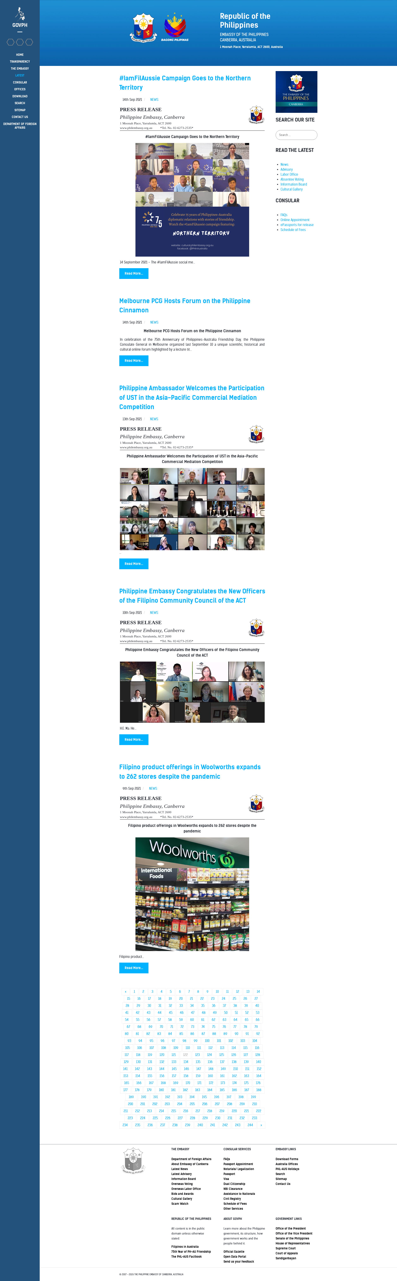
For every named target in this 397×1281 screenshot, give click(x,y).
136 (210, 1062)
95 (151, 1041)
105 (127, 1048)
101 (219, 1041)
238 (175, 1125)
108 (163, 1048)
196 (216, 1097)
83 (159, 1034)
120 (162, 1055)
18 (159, 999)
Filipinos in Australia (185, 1247)
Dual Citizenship (234, 1184)
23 (212, 999)
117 (127, 1055)
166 (138, 1083)
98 (184, 1041)
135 (198, 1062)
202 (154, 1104)
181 (173, 1090)
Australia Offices (287, 1164)
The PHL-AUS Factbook (186, 1256)
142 (137, 1069)
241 (212, 1125)
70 (161, 1027)
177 (125, 1090)
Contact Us (283, 1184)
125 (221, 1055)
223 (130, 1118)
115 (245, 1048)
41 (126, 1013)
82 (148, 1034)
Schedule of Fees (293, 230)
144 (161, 1069)
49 (215, 1013)
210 (254, 1104)
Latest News (179, 1169)
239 (187, 1125)
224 (142, 1118)
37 (224, 1006)
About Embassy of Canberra (189, 1164)
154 (137, 1076)
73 (192, 1027)
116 (257, 1048)
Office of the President (291, 1228)
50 (225, 1013)
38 (235, 1006)
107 (151, 1048)
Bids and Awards (182, 1194)
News (284, 165)
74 (203, 1027)
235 (137, 1125)
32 (170, 1006)
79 (256, 1027)
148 (210, 1069)
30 (149, 1006)
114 (234, 1048)
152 (259, 1069)
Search (280, 1174)
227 (180, 1118)
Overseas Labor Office (186, 1189)
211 (126, 1111)
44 (159, 1013)
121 (174, 1055)
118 (138, 1055)
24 (223, 999)
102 (230, 1041)
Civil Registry (232, 1199)
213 (149, 1111)
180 (161, 1090)
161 (222, 1076)
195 (204, 1097)
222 (258, 1111)
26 (245, 999)
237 (162, 1125)
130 (138, 1062)
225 (155, 1118)
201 (142, 1104)
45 (170, 1013)
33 (181, 1006)
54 (127, 1020)
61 (202, 1020)
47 (192, 1013)
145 (174, 1069)
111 (199, 1048)
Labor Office (289, 174)
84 (170, 1034)
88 (214, 1034)
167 (151, 1083)
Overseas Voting (182, 1184)
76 (224, 1027)
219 (222, 1111)
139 (246, 1062)
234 (125, 1125)
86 (192, 1034)
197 (229, 1097)
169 (175, 1083)
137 (222, 1062)
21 (191, 999)
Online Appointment (295, 220)
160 (210, 1076)
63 (224, 1020)
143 (149, 1069)
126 (233, 1055)
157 (174, 1076)
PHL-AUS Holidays (287, 1169)
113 (222, 1048)
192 (167, 1097)
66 (257, 1020)
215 (173, 1111)
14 (258, 992)
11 (227, 992)
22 (202, 999)
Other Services (233, 1209)
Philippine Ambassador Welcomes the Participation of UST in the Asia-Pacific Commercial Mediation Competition (191, 397)
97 (173, 1041)
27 (256, 999)
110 (188, 1048)
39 (246, 1006)
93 (129, 1041)
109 (175, 1048)
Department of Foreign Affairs (191, 1159)
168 (163, 1083)
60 (192, 1020)
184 (209, 1090)
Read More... (134, 273)
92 (258, 1034)
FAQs (284, 215)
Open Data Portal (235, 1256)
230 (217, 1118)
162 (234, 1076)
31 (159, 1006)
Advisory (287, 169)
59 (181, 1020)
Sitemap (281, 1179)
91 (247, 1034)
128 (257, 1055)
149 (223, 1069)
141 (125, 1069)
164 (258, 1076)
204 (179, 1104)
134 (186, 1062)
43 (148, 1013)
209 (242, 1104)
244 (250, 1125)
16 (139, 999)
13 (247, 992)
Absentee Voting (292, 179)
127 (246, 1055)
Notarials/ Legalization (239, 1169)
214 (161, 1111)
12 (237, 992)
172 (211, 1083)
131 (150, 1062)
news (154, 100)
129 (126, 1062)
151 (247, 1069)
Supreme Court (286, 1248)
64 (235, 1020)
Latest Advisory (181, 1174)
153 (125, 1076)
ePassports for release (297, 225)
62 (213, 1020)
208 (229, 1104)
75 (213, 1027)
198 (241, 1097)
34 (192, 1006)
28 (127, 1006)
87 (203, 1034)
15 (128, 999)
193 (179, 1097)
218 (209, 1111)
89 (225, 1034)
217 (198, 1111)
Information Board (294, 184)
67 (128, 1027)
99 (195, 1041)
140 (258, 1062)
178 (137, 1090)
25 (234, 999)
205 (192, 1104)
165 (126, 1083)
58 (170, 1020)
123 (197, 1055)
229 (205, 1118)
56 (148, 1020)
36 (213, 1006)
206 (204, 1104)
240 (200, 1125)
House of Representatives (293, 1243)
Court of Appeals (287, 1253)
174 (234, 1083)
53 (257, 1013)
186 (234, 1090)
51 (236, 1013)
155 (150, 1076)
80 (126, 1034)
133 (174, 1062)
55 (137, 1020)
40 (257, 1006)
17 (149, 999)
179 (149, 1090)
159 (198, 1076)
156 (162, 1076)
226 (167, 1118)
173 (223, 1083)
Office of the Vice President (294, 1233)
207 (217, 1104)
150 (235, 1069)
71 (171, 1027)
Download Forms (287, 1159)
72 (182, 1027)
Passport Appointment (238, 1164)
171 (199, 1083)
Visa (226, 1179)
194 (192, 1097)
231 (230, 1118)
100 (207, 1041)
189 (131, 1097)
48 (204, 1013)
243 (237, 1125)
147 (198, 1069)
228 (192, 1118)
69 (150, 1027)
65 (246, 1020)
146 (186, 1069)
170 (188, 1083)
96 (162, 1041)
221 (246, 1111)
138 (234, 1062)
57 (159, 1020)
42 (137, 1013)
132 (162, 1062)
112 (210, 1048)
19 (170, 999)
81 (137, 1034)
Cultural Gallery (292, 189)
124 (209, 1055)
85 (181, 1034)
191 (155, 1097)
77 (234, 1027)
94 (140, 1041)
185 (222, 1090)
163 (246, 1076)
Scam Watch (179, 1204)
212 (137, 1111)
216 (185, 1111)
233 (254, 1118)
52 (247, 1013)
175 (246, 1083)
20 (181, 999)
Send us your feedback (239, 1261)
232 (242, 1118)
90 (236, 1034)
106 (139, 1048)
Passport (229, 1174)
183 (197, 1090)
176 (258, 1083)
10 (217, 992)
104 (254, 1041)
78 (245, 1027)
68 (139, 1027)
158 (186, 1076)
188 (258, 1090)
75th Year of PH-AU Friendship (191, 1252)
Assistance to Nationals (239, 1194)
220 (234, 1111)
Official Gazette (234, 1252)
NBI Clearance (233, 1189)
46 (182, 1013)
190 (143, 1097)
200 (130, 1104)
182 (185, 1090)
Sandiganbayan (286, 1258)
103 (242, 1041)
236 (150, 1125)
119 (150, 1055)
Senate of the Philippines (292, 1238)
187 (246, 1090)
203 (167, 1104)
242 (225, 1125)
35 (202, 1006)
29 (138, 1006)
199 (253, 1097)
